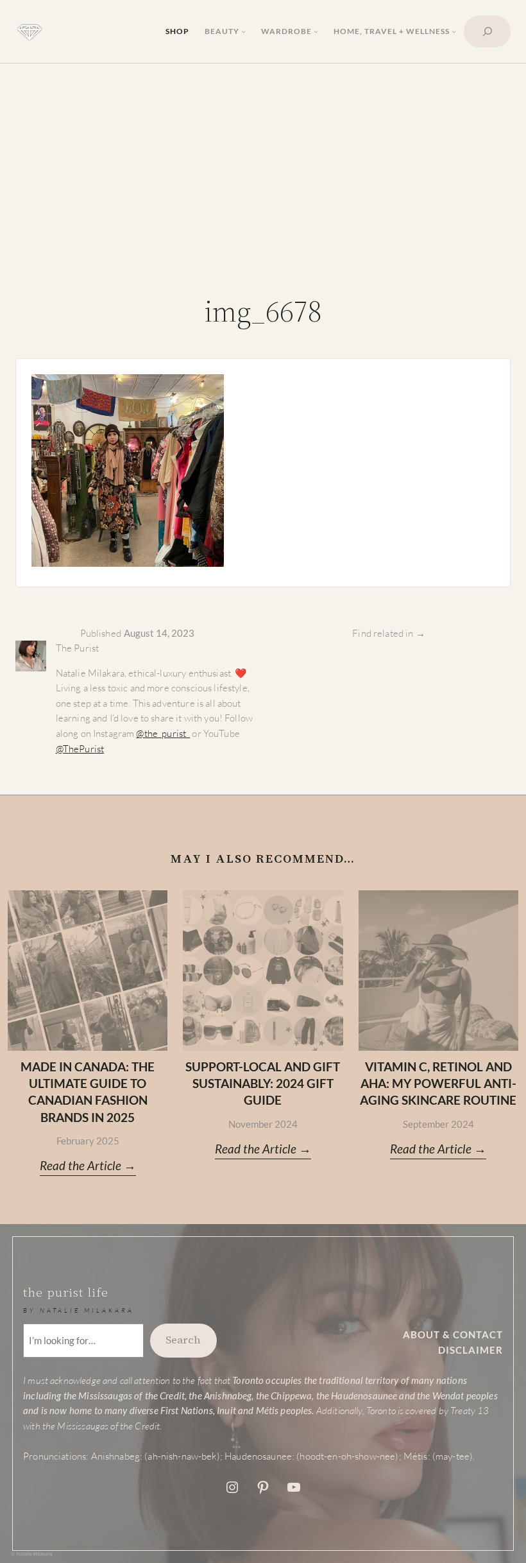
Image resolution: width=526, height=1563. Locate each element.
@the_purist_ (163, 733)
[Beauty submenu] (243, 31)
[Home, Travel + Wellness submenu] (454, 31)
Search (183, 1340)
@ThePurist (80, 749)
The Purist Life (65, 1292)
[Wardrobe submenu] (316, 31)
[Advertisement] (263, 182)
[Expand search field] (487, 31)
